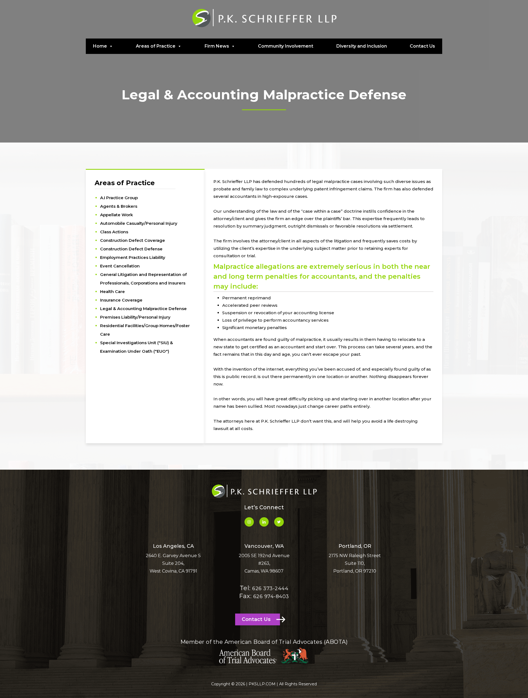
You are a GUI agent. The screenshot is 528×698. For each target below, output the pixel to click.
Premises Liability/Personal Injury (135, 317)
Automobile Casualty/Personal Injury (138, 223)
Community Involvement (285, 46)
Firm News (217, 46)
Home (100, 46)
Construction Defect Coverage (132, 240)
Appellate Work (116, 214)
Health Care (112, 291)
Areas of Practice (155, 46)
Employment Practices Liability (132, 257)
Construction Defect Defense (131, 248)
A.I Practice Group (119, 197)
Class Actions (114, 231)
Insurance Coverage (121, 300)
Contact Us (422, 46)
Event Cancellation (120, 266)
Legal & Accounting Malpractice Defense (143, 308)
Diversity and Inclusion (361, 46)
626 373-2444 (270, 588)
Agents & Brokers (118, 206)
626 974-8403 (271, 596)
